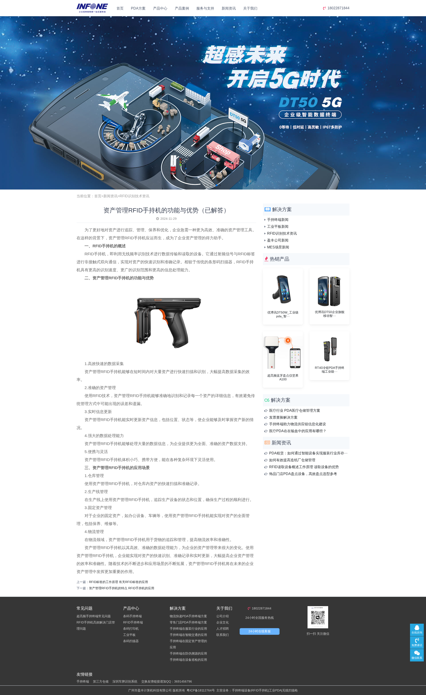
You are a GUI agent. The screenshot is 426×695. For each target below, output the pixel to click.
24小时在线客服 (259, 631)
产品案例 (182, 8)
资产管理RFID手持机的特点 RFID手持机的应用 (121, 588)
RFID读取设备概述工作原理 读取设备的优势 (304, 467)
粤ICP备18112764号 (201, 690)
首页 (120, 8)
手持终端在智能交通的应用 (188, 635)
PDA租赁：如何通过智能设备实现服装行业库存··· (308, 453)
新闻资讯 (229, 8)
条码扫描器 (131, 641)
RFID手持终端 (133, 622)
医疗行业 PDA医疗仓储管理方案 (294, 410)
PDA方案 (138, 8)
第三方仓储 (100, 681)
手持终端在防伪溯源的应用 (188, 653)
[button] (206, 185)
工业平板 (129, 635)
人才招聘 (222, 628)
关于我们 (250, 8)
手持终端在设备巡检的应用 (188, 659)
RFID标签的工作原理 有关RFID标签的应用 (118, 582)
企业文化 (222, 622)
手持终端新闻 (277, 220)
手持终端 (83, 681)
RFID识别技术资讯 (134, 196)
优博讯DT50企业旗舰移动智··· (329, 314)
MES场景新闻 (278, 247)
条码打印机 (131, 628)
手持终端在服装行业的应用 (188, 628)
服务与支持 (205, 8)
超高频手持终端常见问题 (94, 616)
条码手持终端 (132, 616)
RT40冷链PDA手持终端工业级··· (329, 369)
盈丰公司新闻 (277, 240)
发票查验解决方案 (283, 417)
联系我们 (222, 635)
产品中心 (160, 8)
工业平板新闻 (277, 226)
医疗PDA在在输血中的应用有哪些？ (297, 431)
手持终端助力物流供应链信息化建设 (297, 424)
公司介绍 (222, 616)
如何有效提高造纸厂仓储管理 (292, 460)
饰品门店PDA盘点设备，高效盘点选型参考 (303, 474)
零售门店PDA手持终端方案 (188, 622)
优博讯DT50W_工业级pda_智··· (282, 314)
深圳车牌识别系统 (124, 681)
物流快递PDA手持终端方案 (188, 616)
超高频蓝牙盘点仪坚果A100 (282, 377)
